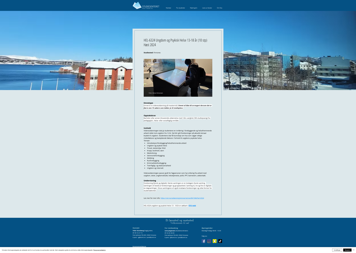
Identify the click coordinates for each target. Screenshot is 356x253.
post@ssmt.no (151, 237)
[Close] (354, 250)
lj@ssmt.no (173, 237)
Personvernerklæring (139, 246)
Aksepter (347, 250)
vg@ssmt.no (142, 237)
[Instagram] (209, 241)
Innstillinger (337, 250)
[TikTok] (220, 241)
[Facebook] (203, 241)
